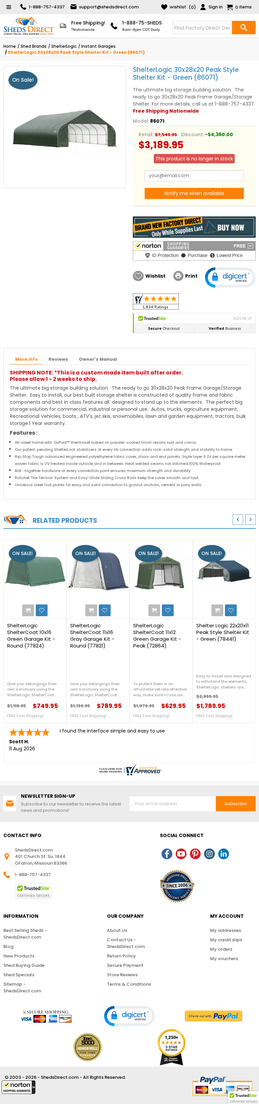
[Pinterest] (195, 854)
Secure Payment (125, 965)
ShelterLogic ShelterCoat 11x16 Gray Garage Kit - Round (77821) (92, 635)
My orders (221, 949)
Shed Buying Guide (24, 965)
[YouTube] (181, 854)
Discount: (192, 134)
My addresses (225, 930)
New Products (18, 956)
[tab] (26, 359)
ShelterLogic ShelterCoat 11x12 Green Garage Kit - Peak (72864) (157, 635)
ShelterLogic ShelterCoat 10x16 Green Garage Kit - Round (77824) (31, 635)
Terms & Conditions (129, 984)
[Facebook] (167, 854)
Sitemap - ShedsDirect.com (22, 987)
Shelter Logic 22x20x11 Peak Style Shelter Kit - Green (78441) (222, 632)
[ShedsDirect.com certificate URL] (129, 770)
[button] (18, 1087)
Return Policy (121, 956)
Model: (141, 121)
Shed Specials (18, 975)
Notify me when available (194, 193)
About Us (117, 930)
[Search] (244, 27)
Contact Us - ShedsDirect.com (126, 943)
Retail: (146, 134)
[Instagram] (209, 854)
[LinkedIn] (223, 854)
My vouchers (224, 958)
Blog (8, 946)
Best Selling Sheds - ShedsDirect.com (25, 933)
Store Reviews (122, 975)
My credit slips (226, 940)
